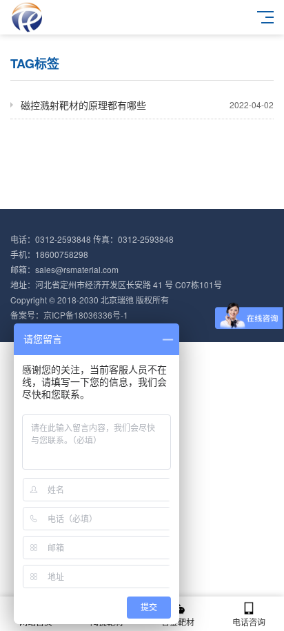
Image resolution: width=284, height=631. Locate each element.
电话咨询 (248, 622)
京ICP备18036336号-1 (85, 315)
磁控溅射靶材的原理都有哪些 (147, 105)
